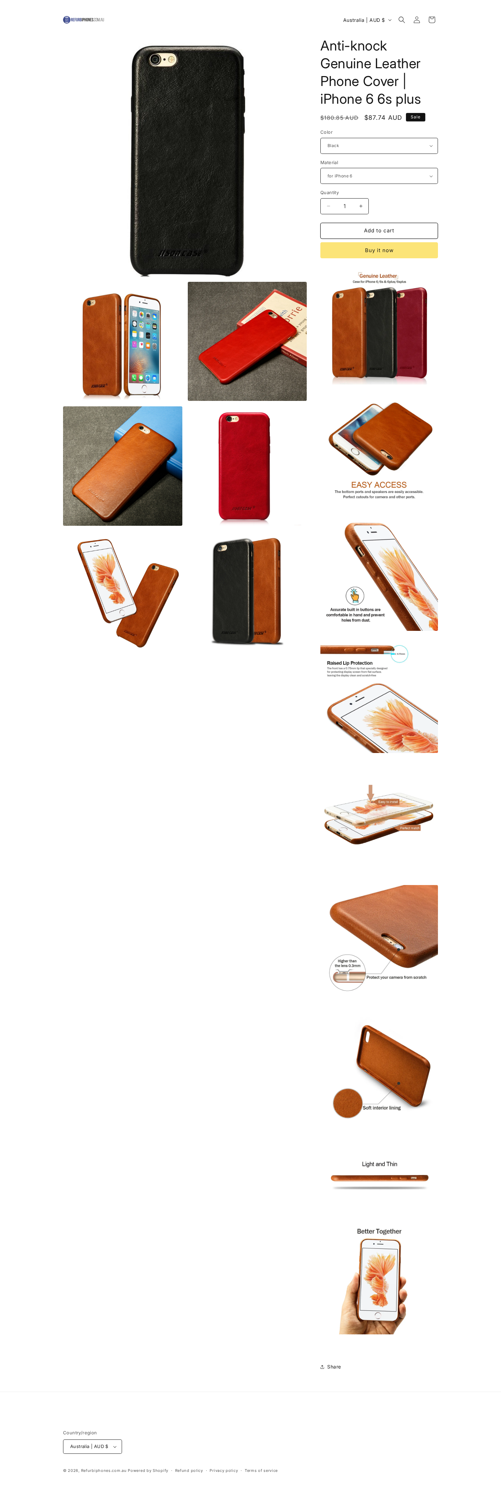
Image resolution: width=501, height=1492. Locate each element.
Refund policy (189, 1470)
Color (326, 132)
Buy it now (379, 250)
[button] (401, 19)
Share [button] (334, 1367)
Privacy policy (224, 1470)
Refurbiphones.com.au (104, 1470)
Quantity (329, 192)
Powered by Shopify (148, 1470)
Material (329, 162)
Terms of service (261, 1470)
